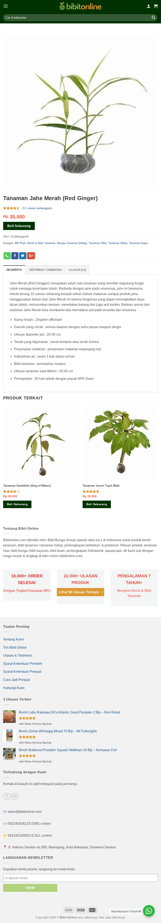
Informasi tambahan (45, 269)
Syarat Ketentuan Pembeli (22, 663)
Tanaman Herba (117, 243)
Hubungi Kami (14, 688)
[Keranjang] (156, 6)
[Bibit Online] (80, 6)
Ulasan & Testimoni (17, 655)
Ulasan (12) (77, 269)
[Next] (158, 462)
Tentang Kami (13, 639)
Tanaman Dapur (138, 243)
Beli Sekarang (19, 226)
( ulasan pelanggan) (37, 208)
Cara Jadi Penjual (16, 679)
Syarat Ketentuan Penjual (22, 671)
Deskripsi (14, 269)
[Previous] (3, 462)
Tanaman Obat (97, 243)
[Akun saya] (149, 6)
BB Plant (20, 243)
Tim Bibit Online (15, 647)
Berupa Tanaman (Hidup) (72, 243)
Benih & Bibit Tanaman (41, 243)
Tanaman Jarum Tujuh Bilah (101, 485)
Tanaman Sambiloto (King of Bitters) (27, 485)
